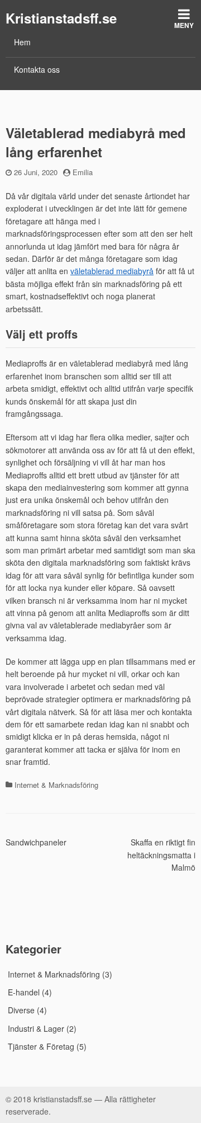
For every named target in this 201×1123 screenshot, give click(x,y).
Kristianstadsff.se (61, 17)
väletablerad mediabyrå (112, 270)
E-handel (24, 992)
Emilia (83, 172)
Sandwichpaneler (36, 842)
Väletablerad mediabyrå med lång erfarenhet (96, 142)
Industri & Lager (36, 1028)
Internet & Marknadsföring (56, 784)
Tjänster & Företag (41, 1046)
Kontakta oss (37, 69)
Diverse (21, 1010)
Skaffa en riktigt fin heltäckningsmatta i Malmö (161, 855)
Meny (184, 25)
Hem (22, 42)
